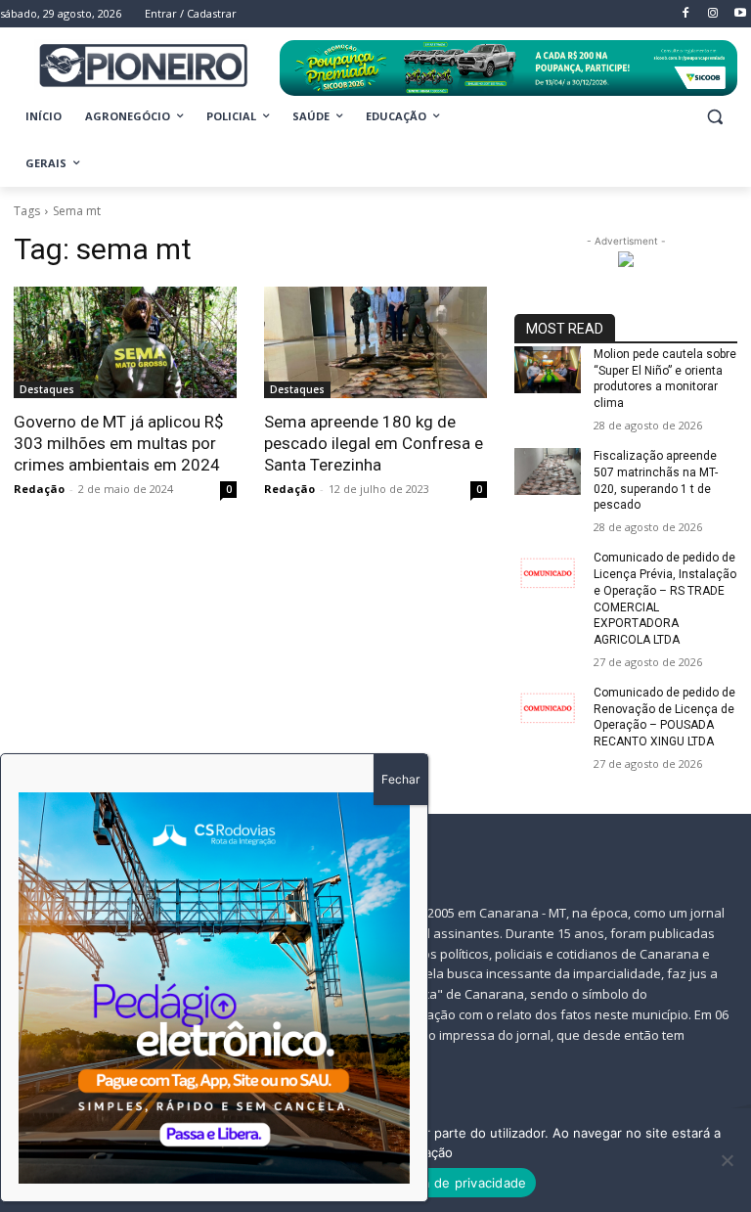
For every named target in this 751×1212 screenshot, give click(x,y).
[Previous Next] (214, 988)
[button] (714, 117)
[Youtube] (740, 14)
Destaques (47, 389)
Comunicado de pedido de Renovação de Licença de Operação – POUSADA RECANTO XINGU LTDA (664, 717)
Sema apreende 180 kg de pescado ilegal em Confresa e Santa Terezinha (373, 443)
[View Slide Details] (508, 68)
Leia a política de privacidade (435, 1182)
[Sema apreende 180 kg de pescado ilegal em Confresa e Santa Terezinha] (375, 342)
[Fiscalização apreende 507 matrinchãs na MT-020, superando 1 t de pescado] (547, 471)
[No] (726, 1160)
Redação (39, 488)
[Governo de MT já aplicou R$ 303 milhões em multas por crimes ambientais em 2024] (125, 342)
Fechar (400, 779)
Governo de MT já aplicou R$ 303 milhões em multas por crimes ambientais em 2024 (119, 443)
